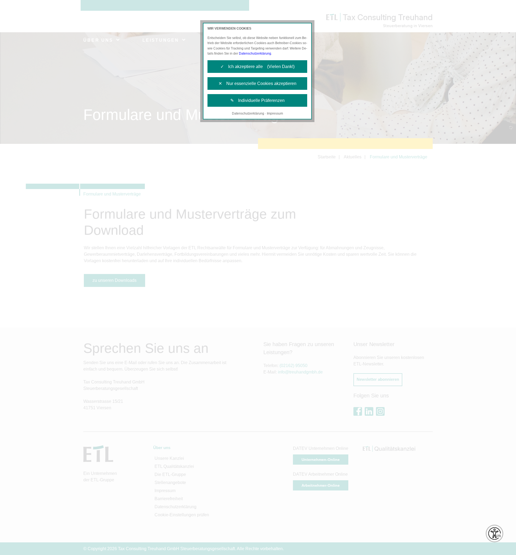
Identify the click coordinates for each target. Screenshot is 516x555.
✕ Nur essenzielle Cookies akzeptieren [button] (257, 83)
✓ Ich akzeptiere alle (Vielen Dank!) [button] (257, 66)
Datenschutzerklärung (255, 53)
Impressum (275, 113)
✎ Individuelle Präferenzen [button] (257, 100)
